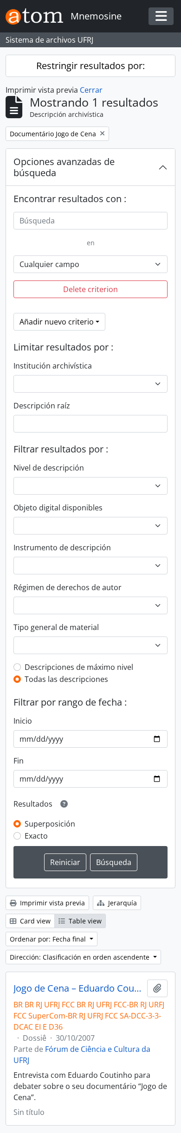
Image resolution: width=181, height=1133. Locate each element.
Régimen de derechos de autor (67, 587)
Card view (34, 921)
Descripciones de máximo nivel (79, 667)
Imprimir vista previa (51, 902)
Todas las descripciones (66, 679)
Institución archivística (52, 366)
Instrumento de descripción (62, 547)
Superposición (50, 824)
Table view (84, 921)
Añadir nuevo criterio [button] (56, 322)
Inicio (22, 721)
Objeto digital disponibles (58, 508)
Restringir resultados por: (90, 65)
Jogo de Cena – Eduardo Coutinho (78, 988)
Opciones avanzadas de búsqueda (64, 167)
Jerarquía (121, 902)
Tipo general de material (56, 627)
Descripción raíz (41, 406)
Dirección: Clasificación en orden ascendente (80, 957)
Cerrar (91, 90)
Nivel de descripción (48, 468)
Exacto (36, 836)
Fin (18, 761)
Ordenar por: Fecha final (49, 939)
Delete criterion (90, 289)
